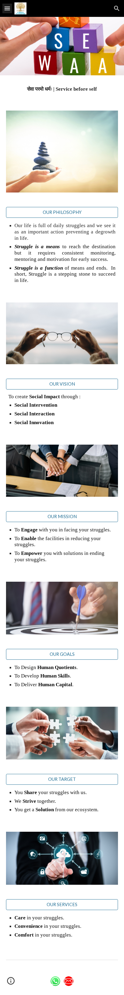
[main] (62, 89)
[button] (7, 8)
